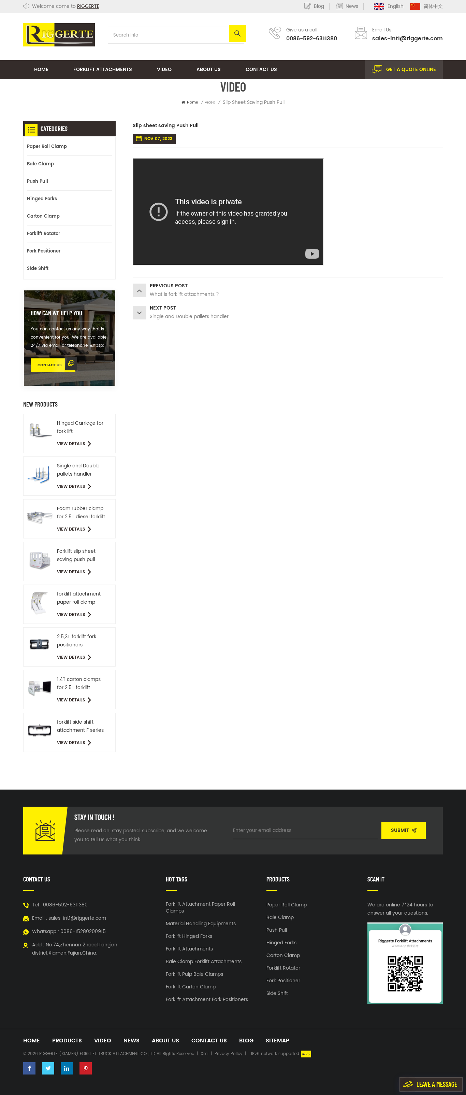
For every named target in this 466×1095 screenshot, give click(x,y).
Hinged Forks (42, 199)
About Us (208, 70)
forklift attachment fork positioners (207, 999)
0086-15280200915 (83, 931)
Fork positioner (43, 251)
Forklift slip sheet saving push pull (76, 555)
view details (71, 444)
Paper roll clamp (47, 146)
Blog (319, 6)
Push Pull (37, 181)
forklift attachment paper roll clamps (200, 908)
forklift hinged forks (189, 936)
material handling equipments (201, 923)
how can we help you (56, 313)
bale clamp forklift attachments (204, 961)
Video (164, 70)
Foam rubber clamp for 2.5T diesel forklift (81, 513)
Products (67, 1040)
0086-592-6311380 (311, 38)
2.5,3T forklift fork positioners (76, 641)
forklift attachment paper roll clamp (79, 598)
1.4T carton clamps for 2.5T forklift (79, 683)
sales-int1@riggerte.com (407, 38)
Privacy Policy (229, 1054)
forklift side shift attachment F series (80, 726)
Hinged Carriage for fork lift (80, 427)
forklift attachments (189, 949)
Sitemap (277, 1040)
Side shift (37, 268)
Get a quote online (411, 70)
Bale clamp (40, 164)
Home (41, 70)
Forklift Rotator (43, 233)
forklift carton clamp (191, 987)
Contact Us (261, 70)
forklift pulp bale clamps (194, 974)
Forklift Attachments (102, 70)
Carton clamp (43, 216)
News (352, 6)
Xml (204, 1054)
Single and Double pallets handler (78, 470)
